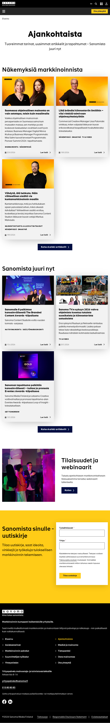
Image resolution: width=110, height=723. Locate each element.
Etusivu (5, 18)
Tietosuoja (42, 716)
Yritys (62, 540)
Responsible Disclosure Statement (70, 716)
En (91, 4)
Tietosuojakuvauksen (68, 560)
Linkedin (10, 702)
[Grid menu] (101, 3)
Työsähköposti (66, 528)
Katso (68, 490)
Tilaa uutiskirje (70, 575)
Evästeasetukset (99, 716)
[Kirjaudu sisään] (106, 3)
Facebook (4, 702)
